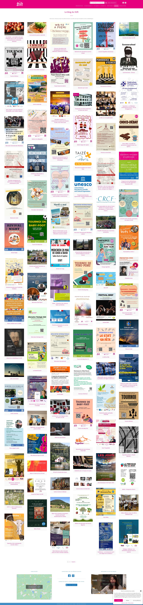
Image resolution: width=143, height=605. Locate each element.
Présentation (79, 5)
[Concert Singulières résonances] (106, 36)
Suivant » (73, 561)
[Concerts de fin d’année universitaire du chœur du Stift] (129, 203)
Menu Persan (37, 529)
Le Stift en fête (106, 357)
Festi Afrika (105, 517)
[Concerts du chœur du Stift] (129, 29)
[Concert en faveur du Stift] (37, 485)
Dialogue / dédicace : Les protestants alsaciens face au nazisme (129, 550)
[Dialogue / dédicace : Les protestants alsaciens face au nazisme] (129, 533)
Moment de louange (83, 324)
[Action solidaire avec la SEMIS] (14, 307)
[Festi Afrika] (106, 501)
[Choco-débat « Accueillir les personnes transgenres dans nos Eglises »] (129, 128)
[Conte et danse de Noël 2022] (83, 481)
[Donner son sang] (60, 252)
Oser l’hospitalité (106, 448)
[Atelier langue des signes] (83, 129)
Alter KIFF (106, 287)
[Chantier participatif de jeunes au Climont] (37, 257)
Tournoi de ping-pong (83, 289)
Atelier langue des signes (83, 144)
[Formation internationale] (37, 194)
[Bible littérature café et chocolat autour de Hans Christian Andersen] (60, 535)
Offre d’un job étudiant (60, 437)
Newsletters (122, 5)
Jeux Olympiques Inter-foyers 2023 (106, 482)
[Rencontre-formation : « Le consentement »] (129, 297)
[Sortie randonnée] (37, 88)
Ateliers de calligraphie (37, 139)
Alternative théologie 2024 (37, 337)
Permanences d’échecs (105, 86)
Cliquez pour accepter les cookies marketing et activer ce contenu (34, 587)
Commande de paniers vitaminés (37, 35)
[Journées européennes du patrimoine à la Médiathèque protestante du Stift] (14, 164)
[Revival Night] (14, 236)
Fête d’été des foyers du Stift (37, 455)
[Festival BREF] (106, 306)
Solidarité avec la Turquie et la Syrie (83, 470)
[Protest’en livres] (129, 266)
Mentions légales (131, 602)
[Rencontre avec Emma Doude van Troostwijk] (37, 389)
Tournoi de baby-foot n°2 (83, 359)
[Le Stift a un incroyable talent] (106, 103)
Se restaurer (88, 5)
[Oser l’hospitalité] (106, 432)
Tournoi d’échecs (14, 76)
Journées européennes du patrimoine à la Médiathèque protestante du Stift (14, 182)
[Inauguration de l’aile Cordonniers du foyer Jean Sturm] (83, 99)
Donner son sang (60, 268)
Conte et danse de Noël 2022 (83, 488)
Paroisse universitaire (106, 152)
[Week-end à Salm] (14, 202)
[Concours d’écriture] (83, 378)
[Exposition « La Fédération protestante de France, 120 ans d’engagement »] (129, 90)
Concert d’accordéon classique (37, 69)
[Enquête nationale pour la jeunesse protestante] (106, 222)
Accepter (118, 600)
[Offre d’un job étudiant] (60, 429)
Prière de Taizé (128, 349)
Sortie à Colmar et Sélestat (60, 491)
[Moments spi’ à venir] (83, 72)
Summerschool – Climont (129, 72)
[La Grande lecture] (37, 355)
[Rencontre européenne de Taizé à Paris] (83, 157)
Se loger (96, 5)
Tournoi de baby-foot (37, 244)
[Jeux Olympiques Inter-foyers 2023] (106, 467)
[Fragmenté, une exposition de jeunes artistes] (37, 418)
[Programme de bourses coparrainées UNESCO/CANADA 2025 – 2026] (83, 183)
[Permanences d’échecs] (106, 70)
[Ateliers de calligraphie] (37, 123)
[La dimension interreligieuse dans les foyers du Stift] (60, 406)
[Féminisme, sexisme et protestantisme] (14, 467)
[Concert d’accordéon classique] (37, 54)
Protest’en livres (128, 278)
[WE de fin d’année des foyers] (60, 456)
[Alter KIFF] (106, 279)
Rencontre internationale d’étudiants (14, 145)
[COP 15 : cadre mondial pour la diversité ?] (14, 497)
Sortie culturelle (14, 413)
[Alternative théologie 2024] (37, 321)
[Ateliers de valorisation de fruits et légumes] (83, 507)
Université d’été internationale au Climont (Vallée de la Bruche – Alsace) (83, 253)
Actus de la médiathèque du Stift (14, 358)
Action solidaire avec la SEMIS (14, 323)
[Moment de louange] (83, 308)
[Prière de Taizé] (129, 333)
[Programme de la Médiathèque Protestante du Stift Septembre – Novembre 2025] (129, 165)
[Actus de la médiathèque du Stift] (14, 342)
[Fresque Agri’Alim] (106, 251)
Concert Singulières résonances (105, 51)
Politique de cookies (124, 602)
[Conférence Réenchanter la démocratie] (37, 158)
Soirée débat (60, 394)
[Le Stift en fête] (106, 341)
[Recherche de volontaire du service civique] (83, 36)
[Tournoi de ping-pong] (83, 274)
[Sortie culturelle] (14, 397)
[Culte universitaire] (14, 370)
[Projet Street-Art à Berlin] (60, 70)
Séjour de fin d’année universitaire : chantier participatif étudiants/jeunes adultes (60, 515)
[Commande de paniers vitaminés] (37, 27)
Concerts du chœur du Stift (128, 38)
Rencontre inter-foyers (37, 302)
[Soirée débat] (60, 379)
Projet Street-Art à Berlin (60, 86)
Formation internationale (37, 210)
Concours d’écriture (83, 393)
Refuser (127, 600)
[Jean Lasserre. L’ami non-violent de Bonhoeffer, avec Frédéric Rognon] (14, 94)
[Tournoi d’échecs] (14, 60)
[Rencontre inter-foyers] (37, 286)
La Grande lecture (37, 370)
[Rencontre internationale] (60, 345)
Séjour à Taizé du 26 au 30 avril (37, 473)
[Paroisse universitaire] (106, 136)
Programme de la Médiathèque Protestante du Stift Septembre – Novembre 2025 (128, 182)
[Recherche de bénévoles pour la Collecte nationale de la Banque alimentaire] (60, 141)
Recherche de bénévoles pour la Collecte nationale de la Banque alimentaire (60, 158)
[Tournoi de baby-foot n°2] (83, 343)
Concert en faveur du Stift (37, 494)
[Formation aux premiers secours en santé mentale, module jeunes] (60, 179)
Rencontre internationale (60, 361)
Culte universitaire (14, 378)
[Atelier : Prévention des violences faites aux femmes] (60, 287)
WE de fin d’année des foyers (60, 472)
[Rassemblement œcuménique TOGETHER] (83, 440)
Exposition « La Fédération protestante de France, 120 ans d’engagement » (129, 107)
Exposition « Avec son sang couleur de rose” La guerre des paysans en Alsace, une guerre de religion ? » (106, 187)
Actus (116, 5)
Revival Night (14, 252)
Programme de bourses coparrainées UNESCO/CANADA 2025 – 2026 (83, 196)
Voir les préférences (137, 600)
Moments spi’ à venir (83, 87)
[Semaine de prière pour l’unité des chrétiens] (14, 271)
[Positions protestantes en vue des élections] (60, 316)
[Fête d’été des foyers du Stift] (37, 443)
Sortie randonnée (37, 104)
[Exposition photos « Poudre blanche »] (129, 439)
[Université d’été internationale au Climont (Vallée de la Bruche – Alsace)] (83, 244)
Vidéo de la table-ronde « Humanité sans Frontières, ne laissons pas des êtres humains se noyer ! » (128, 385)
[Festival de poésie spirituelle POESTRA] (106, 397)
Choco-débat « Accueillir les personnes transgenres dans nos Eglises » (128, 145)
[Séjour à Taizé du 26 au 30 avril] (37, 466)
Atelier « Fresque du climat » (128, 489)
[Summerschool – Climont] (129, 56)
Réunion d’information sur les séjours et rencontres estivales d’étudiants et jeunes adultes (60, 232)
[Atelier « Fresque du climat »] (129, 474)
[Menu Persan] (37, 513)
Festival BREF (106, 322)
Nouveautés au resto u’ (128, 251)
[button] (140, 591)
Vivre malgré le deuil (14, 448)
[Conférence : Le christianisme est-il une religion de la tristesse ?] (106, 536)
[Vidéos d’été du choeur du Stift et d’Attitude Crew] (129, 502)
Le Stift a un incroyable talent (106, 117)
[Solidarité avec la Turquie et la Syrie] (83, 462)
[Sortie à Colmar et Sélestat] (60, 483)
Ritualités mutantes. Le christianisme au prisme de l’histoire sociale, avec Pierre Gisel (60, 121)
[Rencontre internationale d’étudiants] (14, 130)
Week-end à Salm (14, 218)
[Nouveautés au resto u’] (129, 237)
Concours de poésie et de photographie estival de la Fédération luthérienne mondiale (60, 50)
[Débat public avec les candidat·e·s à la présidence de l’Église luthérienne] (106, 368)
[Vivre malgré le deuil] (14, 432)
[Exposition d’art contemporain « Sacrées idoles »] (14, 527)
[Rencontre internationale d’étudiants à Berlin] (83, 216)
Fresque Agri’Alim (106, 267)
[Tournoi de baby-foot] (37, 228)
